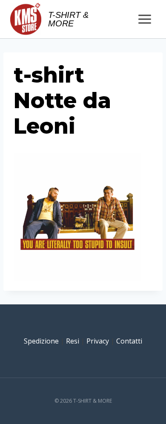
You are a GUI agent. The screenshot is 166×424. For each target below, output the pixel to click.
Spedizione (41, 341)
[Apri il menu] (144, 19)
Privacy (97, 341)
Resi (72, 341)
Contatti (129, 341)
